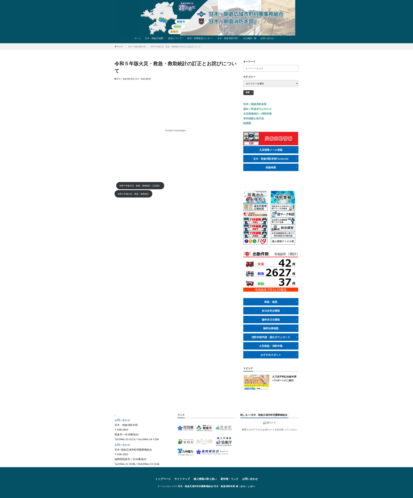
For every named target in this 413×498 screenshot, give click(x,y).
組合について (175, 38)
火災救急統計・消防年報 (257, 113)
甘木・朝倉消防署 (143, 79)
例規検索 (271, 167)
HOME (120, 46)
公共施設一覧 (250, 38)
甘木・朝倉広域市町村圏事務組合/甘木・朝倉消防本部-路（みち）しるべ (216, 486)
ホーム (137, 38)
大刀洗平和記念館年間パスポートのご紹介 (284, 378)
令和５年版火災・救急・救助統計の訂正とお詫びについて (175, 46)
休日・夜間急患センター (199, 38)
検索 (248, 92)
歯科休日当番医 (271, 319)
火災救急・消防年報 (270, 345)
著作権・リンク (230, 478)
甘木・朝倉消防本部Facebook (270, 158)
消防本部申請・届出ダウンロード (271, 337)
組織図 (247, 122)
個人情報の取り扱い (205, 478)
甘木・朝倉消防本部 (227, 38)
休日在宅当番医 (271, 310)
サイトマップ (182, 478)
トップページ (163, 478)
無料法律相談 (271, 328)
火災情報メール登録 (270, 149)
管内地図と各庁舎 (253, 118)
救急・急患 (270, 301)
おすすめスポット (271, 354)
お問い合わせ (267, 38)
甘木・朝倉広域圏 (154, 38)
